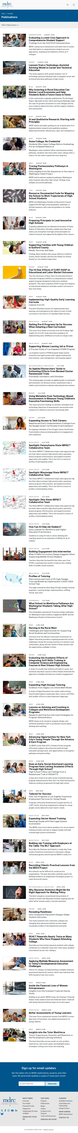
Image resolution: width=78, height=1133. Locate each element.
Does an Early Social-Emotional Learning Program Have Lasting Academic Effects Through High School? (51, 766)
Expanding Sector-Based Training (47, 818)
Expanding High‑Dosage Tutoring (47, 684)
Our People (26, 1103)
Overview (26, 1101)
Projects (44, 1101)
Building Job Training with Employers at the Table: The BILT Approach (50, 844)
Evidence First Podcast (46, 1112)
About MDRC (28, 1098)
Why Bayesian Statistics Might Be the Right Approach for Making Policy (49, 891)
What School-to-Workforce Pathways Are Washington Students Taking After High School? (51, 606)
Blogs (43, 1106)
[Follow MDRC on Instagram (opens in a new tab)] (9, 1110)
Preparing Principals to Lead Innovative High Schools (50, 221)
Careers (62, 1098)
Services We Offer (49, 1119)
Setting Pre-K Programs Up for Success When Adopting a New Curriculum (50, 325)
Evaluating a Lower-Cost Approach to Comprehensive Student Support (49, 38)
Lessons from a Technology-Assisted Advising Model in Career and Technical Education (50, 67)
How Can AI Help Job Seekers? (45, 526)
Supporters (27, 1109)
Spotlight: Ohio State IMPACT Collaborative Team (45, 500)
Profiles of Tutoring (39, 576)
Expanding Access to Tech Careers (48, 420)
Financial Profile (28, 1106)
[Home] (8, 5)
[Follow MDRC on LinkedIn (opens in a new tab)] (16, 1110)
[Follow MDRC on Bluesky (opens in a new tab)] (2, 1114)
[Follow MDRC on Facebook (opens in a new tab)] (5, 1110)
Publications (45, 1103)
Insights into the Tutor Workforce (47, 1032)
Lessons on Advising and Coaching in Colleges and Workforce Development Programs (49, 710)
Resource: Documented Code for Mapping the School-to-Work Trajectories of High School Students (51, 196)
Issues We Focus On (30, 1118)
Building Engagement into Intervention (50, 551)
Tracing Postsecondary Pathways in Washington (48, 167)
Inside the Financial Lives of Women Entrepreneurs (48, 986)
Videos (43, 1109)
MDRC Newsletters (66, 1114)
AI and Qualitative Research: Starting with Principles (52, 120)
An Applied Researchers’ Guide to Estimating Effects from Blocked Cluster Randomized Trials (51, 371)
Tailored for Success (40, 793)
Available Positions (65, 1101)
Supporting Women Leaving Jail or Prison (51, 346)
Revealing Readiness (40, 911)
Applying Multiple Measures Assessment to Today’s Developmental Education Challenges (51, 963)
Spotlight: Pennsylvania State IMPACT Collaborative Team (50, 446)
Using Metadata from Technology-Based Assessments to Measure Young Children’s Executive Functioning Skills (52, 398)
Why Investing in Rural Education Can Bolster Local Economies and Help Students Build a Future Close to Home (50, 92)
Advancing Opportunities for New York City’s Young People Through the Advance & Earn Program (51, 739)
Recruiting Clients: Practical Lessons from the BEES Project (52, 866)
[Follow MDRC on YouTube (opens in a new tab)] (12, 1110)
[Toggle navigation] (73, 5)
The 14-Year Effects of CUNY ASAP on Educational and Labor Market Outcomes (51, 271)
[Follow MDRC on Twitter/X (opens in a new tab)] (2, 1110)
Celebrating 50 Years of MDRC (30, 1112)
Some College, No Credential (44, 141)
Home (3, 13)
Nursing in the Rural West (43, 628)
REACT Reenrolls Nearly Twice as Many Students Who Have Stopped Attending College (50, 939)
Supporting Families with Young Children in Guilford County (51, 246)
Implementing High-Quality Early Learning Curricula (52, 300)
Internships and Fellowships (64, 1105)
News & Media (64, 1112)
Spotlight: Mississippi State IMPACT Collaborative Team (48, 473)
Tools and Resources (48, 1116)
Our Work (10, 13)
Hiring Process (64, 1108)
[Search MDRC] (67, 4)
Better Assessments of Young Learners (50, 1012)
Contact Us (64, 1118)
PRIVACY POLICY (48, 1129)
